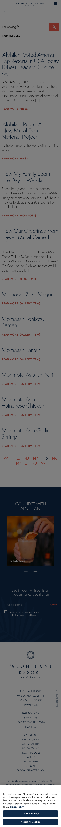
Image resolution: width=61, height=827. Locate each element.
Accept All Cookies (30, 821)
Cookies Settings (30, 813)
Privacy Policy (17, 806)
